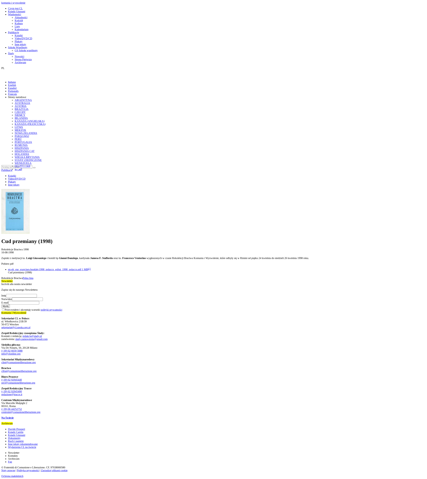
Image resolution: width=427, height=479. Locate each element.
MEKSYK (20, 130)
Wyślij (6, 306)
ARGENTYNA (23, 100)
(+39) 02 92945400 (11, 391)
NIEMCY (20, 115)
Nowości (19, 56)
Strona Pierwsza (23, 59)
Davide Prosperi (16, 429)
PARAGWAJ (22, 136)
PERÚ (18, 139)
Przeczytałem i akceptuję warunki (33, 309)
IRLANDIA (21, 118)
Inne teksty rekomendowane (23, 444)
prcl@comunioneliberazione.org (18, 382)
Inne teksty (20, 44)
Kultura (19, 23)
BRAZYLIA (22, 109)
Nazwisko (6, 299)
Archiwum (20, 62)
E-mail (4, 302)
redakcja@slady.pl (32, 336)
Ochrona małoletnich (12, 476)
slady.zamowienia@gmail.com (31, 339)
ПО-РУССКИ (22, 166)
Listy (17, 26)
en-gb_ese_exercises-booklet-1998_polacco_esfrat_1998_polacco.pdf (49, 269)
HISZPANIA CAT (25, 151)
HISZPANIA (22, 148)
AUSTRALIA (22, 103)
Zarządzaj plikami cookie (54, 470)
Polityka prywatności (28, 470)
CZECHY (20, 112)
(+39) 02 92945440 (11, 379)
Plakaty (19, 41)
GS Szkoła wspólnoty (26, 50)
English (12, 85)
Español (12, 88)
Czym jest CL (15, 8)
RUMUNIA (21, 145)
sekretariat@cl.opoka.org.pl (15, 327)
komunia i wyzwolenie (13, 2)
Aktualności (21, 17)
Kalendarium (21, 29)
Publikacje (13, 32)
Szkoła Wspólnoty (17, 47)
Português (13, 91)
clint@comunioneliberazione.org (18, 362)
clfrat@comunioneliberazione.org (19, 371)
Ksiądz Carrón (15, 432)
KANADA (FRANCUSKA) (30, 124)
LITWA (19, 127)
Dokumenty (14, 438)
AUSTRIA (21, 106)
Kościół (19, 20)
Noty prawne (8, 470)
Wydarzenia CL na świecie (22, 447)
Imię (3, 295)
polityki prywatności (51, 309)
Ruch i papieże (16, 441)
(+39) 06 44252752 (11, 409)
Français (12, 94)
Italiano (12, 82)
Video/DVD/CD (23, 38)
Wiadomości (14, 14)
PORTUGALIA (23, 142)
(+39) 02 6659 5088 (12, 350)
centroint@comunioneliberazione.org (20, 412)
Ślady (11, 53)
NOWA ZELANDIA (26, 133)
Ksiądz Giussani (16, 11)
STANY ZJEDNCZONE (28, 160)
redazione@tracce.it (11, 394)
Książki (19, 35)
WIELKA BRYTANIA (27, 157)
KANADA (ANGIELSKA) (30, 121)
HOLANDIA (22, 154)
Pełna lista (28, 278)
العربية (18, 169)
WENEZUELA (23, 163)
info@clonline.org (11, 353)
